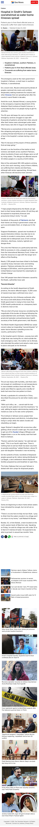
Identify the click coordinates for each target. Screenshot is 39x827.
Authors (22, 823)
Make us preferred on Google (21, 536)
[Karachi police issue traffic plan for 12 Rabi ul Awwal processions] (5, 597)
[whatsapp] (9, 536)
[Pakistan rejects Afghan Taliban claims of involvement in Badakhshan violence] (5, 572)
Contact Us (16, 823)
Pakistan (3, 8)
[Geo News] (17, 2)
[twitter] (5, 536)
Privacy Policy (29, 823)
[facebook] (2, 536)
